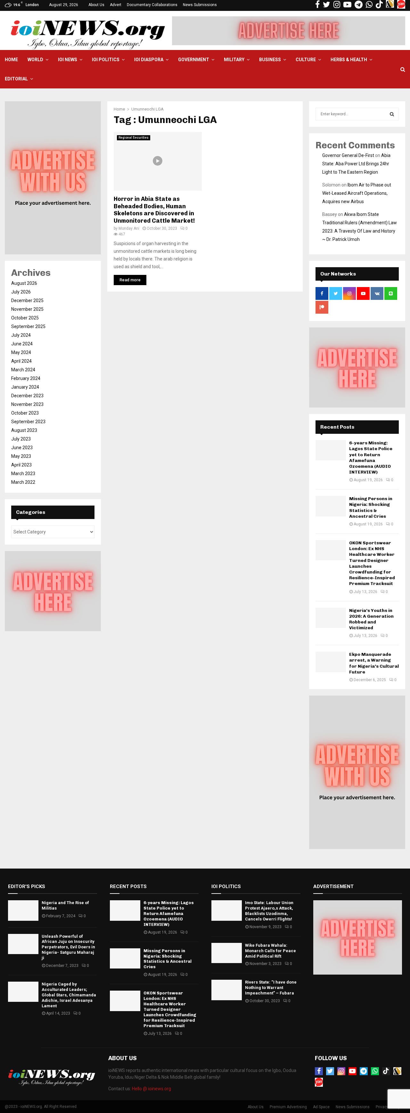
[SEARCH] (392, 114)
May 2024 (21, 352)
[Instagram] (341, 1071)
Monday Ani (129, 228)
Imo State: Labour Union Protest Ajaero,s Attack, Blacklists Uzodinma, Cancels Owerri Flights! (269, 910)
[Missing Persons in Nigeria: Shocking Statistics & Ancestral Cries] (331, 506)
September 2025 (28, 326)
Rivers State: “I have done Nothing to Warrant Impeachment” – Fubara (271, 987)
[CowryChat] (397, 1071)
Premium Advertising (288, 1107)
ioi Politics (105, 59)
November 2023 (27, 404)
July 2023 (21, 438)
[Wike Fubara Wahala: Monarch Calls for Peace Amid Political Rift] (226, 953)
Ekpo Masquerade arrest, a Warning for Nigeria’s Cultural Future (374, 663)
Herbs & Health (349, 59)
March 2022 (23, 482)
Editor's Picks (26, 886)
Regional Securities (134, 137)
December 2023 (27, 395)
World (35, 59)
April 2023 (21, 464)
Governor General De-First (348, 155)
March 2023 (23, 473)
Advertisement (333, 886)
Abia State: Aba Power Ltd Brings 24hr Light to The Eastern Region (356, 164)
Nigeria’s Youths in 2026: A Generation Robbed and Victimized (371, 619)
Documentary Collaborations (152, 5)
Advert (115, 5)
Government (193, 59)
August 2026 (24, 283)
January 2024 (25, 387)
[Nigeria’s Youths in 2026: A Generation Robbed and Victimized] (331, 618)
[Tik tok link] (379, 5)
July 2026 (21, 291)
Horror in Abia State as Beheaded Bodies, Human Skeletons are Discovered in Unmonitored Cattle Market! (154, 209)
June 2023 (22, 447)
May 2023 (21, 456)
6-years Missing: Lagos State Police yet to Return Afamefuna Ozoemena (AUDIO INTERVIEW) (370, 457)
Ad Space (321, 1107)
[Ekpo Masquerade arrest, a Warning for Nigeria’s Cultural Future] (331, 662)
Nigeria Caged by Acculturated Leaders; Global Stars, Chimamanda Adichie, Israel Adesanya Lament (69, 995)
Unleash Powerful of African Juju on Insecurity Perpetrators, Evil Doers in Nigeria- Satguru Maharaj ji (68, 947)
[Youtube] (352, 1071)
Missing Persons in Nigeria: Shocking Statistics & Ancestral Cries (370, 507)
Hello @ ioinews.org (151, 1088)
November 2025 (27, 309)
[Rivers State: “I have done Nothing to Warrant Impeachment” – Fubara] (226, 990)
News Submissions (200, 5)
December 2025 (27, 300)
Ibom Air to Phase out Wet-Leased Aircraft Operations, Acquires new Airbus (356, 193)
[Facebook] (319, 1071)
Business (270, 59)
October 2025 (25, 317)
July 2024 (21, 335)
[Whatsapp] (375, 1071)
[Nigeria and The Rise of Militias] (23, 910)
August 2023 (24, 430)
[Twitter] (330, 1071)
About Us (96, 5)
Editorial (16, 78)
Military (234, 59)
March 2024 (23, 369)
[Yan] (319, 1082)
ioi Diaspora (148, 59)
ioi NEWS (67, 59)
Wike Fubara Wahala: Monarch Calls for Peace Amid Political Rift (270, 951)
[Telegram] (364, 1071)
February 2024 (25, 378)
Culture (306, 59)
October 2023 (25, 413)
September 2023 (28, 421)
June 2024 (22, 343)
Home (11, 59)
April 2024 (21, 361)
